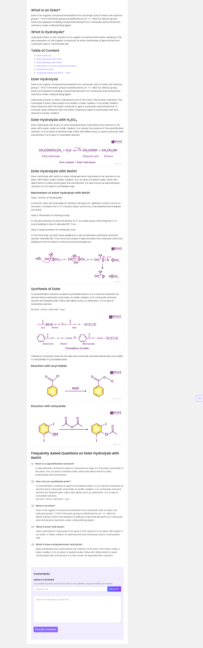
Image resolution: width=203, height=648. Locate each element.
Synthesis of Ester (45, 69)
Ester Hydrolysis (44, 55)
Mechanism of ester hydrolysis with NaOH (57, 66)
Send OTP (114, 589)
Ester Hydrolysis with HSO (49, 59)
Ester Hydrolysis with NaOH (49, 62)
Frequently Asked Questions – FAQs (54, 72)
